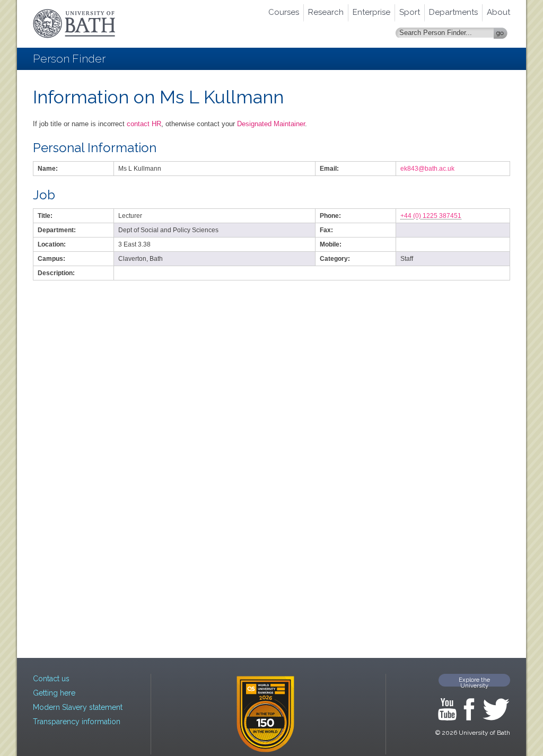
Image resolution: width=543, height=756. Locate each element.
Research (326, 12)
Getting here (54, 693)
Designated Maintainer (271, 124)
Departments (453, 12)
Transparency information (76, 721)
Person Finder (69, 58)
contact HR (144, 124)
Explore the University (474, 681)
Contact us (51, 678)
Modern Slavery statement (77, 707)
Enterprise (371, 12)
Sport (409, 12)
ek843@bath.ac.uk (427, 168)
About (498, 12)
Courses (283, 12)
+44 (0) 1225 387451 (430, 215)
